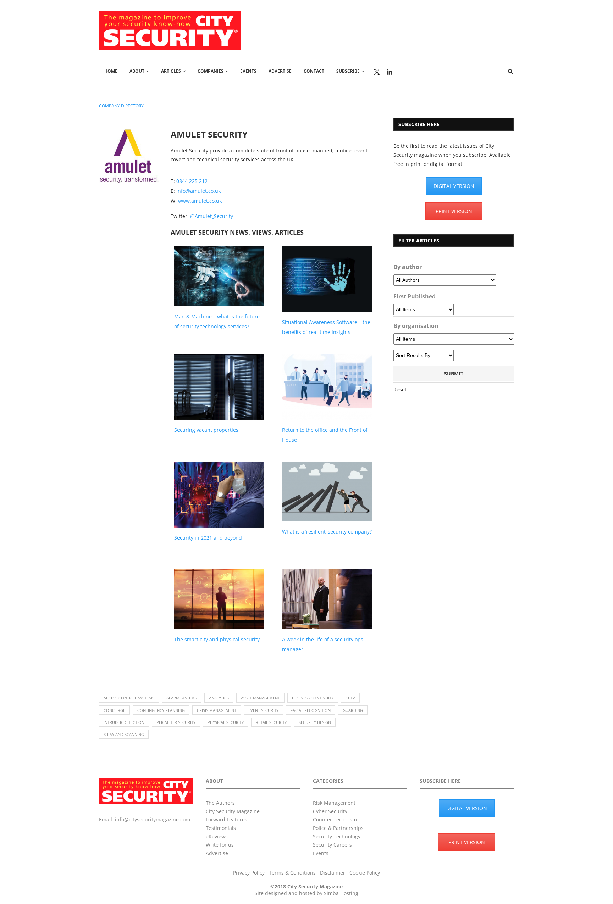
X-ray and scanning (124, 734)
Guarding (353, 710)
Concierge (114, 710)
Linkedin (389, 72)
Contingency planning (161, 710)
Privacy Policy (249, 872)
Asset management (260, 698)
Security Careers (332, 844)
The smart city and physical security (217, 639)
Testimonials (221, 828)
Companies (210, 71)
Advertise (280, 71)
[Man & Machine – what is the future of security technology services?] (219, 276)
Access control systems (129, 698)
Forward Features (226, 819)
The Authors (220, 802)
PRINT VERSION (454, 211)
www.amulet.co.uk (200, 200)
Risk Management (334, 802)
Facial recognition (311, 710)
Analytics (219, 698)
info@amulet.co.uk (198, 191)
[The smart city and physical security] (219, 599)
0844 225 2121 (193, 181)
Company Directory (121, 106)
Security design (315, 722)
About (136, 71)
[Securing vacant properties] (219, 387)
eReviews (217, 836)
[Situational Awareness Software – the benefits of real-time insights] (327, 279)
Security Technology (336, 836)
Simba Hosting (341, 893)
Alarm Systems (181, 698)
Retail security (271, 722)
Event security (263, 710)
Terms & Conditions (292, 872)
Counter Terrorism (335, 819)
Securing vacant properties (206, 429)
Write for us (220, 844)
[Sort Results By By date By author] (423, 355)
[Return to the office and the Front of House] (327, 387)
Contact (314, 71)
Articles (171, 71)
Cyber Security (330, 811)
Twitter (376, 72)
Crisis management (216, 710)
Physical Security (226, 722)
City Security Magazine (233, 811)
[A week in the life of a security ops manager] (327, 599)
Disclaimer (332, 872)
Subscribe (348, 71)
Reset (400, 389)
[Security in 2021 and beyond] (219, 495)
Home (110, 71)
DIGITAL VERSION (453, 186)
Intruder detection (124, 722)
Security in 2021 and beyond (208, 537)
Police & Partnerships (338, 828)
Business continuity (312, 698)
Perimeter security (175, 722)
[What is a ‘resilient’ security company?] (327, 491)
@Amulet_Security (211, 216)
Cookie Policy (364, 872)
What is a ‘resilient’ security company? (327, 531)
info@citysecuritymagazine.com (152, 819)
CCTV (350, 698)
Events (248, 71)
